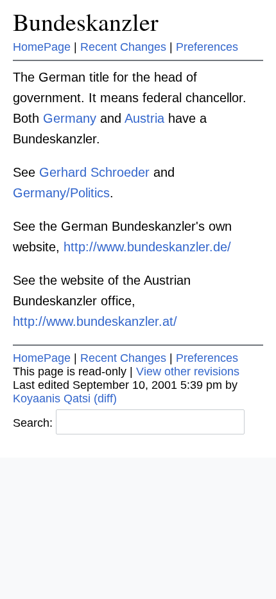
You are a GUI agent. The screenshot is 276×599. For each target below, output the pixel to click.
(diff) (105, 398)
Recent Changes (123, 46)
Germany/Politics (61, 193)
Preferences (207, 46)
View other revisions (187, 371)
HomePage (42, 46)
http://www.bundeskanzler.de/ (147, 247)
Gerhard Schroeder (94, 172)
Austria (144, 118)
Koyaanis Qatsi (52, 398)
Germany (69, 118)
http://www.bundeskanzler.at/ (95, 321)
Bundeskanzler (86, 21)
